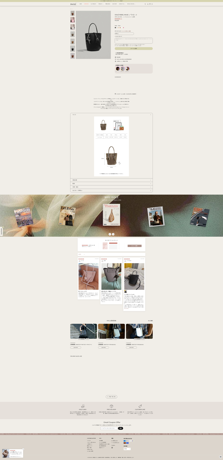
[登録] (130, 234)
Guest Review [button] (1, 231)
